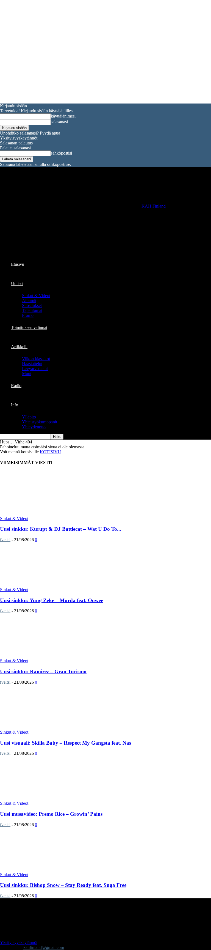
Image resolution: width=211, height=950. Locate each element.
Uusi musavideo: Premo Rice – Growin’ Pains (51, 814)
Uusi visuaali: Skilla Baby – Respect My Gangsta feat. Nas (65, 743)
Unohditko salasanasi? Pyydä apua (30, 133)
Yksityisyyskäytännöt (18, 138)
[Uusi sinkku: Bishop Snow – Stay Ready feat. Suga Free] (44, 869)
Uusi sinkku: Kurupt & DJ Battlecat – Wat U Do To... (60, 529)
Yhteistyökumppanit (39, 422)
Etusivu (17, 264)
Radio (16, 385)
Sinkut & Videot (36, 295)
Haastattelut (32, 363)
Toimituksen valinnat (29, 327)
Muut (26, 373)
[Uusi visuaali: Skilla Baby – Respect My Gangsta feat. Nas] (44, 727)
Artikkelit (19, 346)
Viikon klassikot (36, 358)
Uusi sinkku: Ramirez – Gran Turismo (43, 671)
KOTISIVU (50, 451)
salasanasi (59, 121)
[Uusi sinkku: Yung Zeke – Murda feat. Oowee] (44, 584)
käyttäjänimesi (63, 116)
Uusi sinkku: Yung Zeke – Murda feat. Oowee (51, 600)
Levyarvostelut (35, 368)
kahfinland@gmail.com (43, 947)
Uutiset (17, 283)
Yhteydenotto (34, 426)
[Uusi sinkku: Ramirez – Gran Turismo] (44, 655)
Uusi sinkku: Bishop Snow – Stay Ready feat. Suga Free (63, 885)
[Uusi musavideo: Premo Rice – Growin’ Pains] (44, 798)
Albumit (29, 300)
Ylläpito (29, 417)
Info (14, 405)
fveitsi (5, 539)
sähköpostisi (61, 153)
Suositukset (32, 305)
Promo (28, 315)
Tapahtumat (32, 310)
